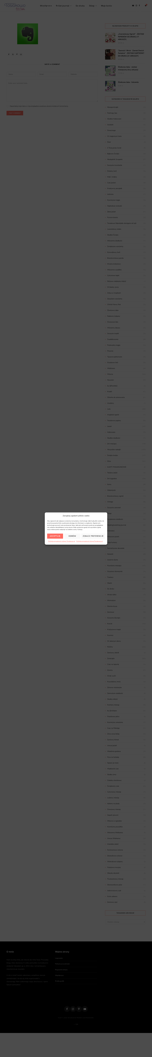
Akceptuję (55, 536)
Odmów (72, 536)
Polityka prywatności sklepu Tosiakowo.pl (61, 541)
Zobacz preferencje (93, 536)
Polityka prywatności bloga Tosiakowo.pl (89, 541)
